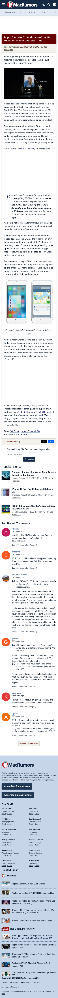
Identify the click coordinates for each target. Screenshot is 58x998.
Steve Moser (6, 861)
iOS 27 (44, 12)
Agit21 (15, 713)
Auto (49, 991)
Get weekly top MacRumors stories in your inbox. (29, 449)
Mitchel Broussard (9, 829)
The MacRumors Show (22, 928)
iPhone (23, 434)
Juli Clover (6, 819)
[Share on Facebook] (51, 441)
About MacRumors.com (17, 786)
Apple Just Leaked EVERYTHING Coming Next (33, 893)
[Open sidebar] (54, 5)
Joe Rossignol (35, 819)
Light (54, 991)
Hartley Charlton (8, 840)
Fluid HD (42, 991)
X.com (9, 814)
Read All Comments (29, 743)
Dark (3, 994)
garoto (15, 638)
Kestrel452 (17, 693)
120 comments (12, 441)
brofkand (16, 552)
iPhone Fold (29, 12)
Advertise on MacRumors (18, 795)
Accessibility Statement (10, 987)
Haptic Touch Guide (30, 431)
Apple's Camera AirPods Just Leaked (28, 884)
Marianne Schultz (36, 840)
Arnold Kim (6, 809)
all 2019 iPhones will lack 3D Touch (34, 412)
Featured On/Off (8, 991)
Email (4, 814)
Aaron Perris (34, 861)
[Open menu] (3, 4)
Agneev (15, 529)
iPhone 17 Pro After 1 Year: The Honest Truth (32, 921)
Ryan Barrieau (35, 850)
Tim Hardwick (34, 829)
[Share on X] (44, 441)
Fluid (35, 991)
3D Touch (14, 431)
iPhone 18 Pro (10, 12)
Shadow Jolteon (19, 575)
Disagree (33, 545)
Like (26, 545)
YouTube (11, 875)
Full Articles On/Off (24, 991)
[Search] (50, 4)
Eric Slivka (33, 809)
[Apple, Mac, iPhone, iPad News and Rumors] (22, 8)
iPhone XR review (25, 148)
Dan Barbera (7, 850)
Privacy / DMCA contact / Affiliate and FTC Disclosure (22, 982)
